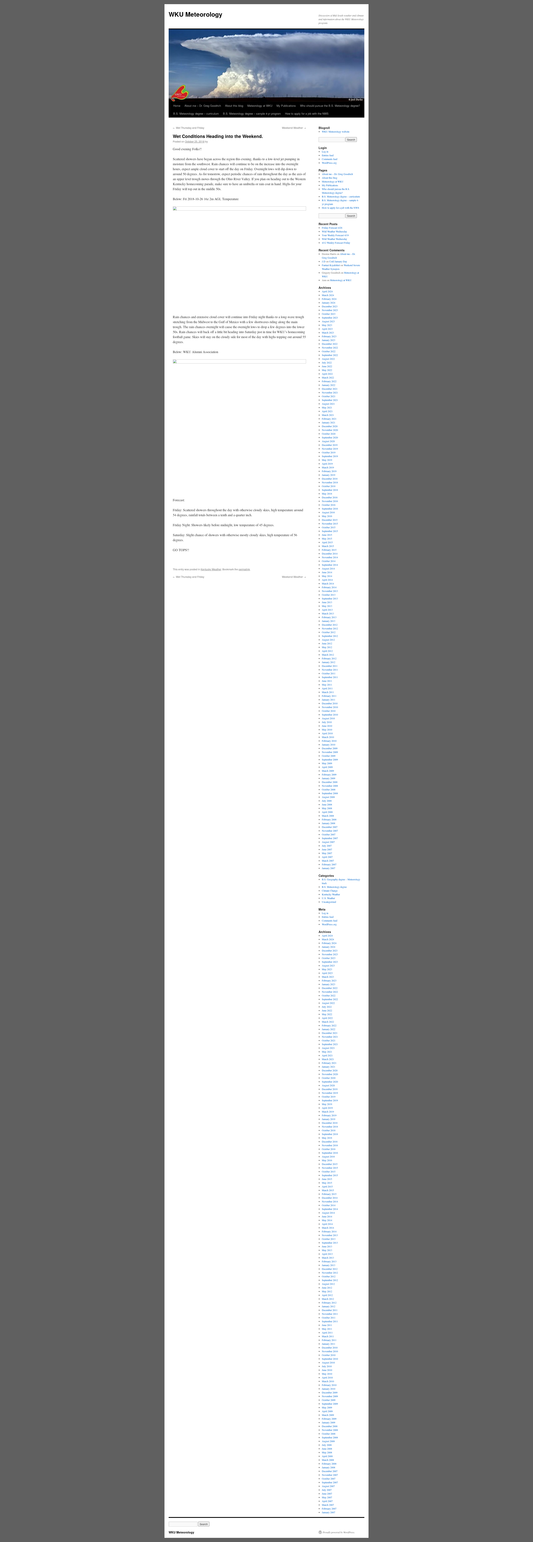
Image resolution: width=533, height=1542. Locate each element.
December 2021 (329, 388)
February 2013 (329, 617)
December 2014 (329, 553)
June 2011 (327, 680)
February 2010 (329, 740)
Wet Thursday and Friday (188, 127)
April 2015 (327, 542)
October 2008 (328, 789)
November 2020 (330, 430)
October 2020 (328, 433)
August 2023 (328, 321)
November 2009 (330, 752)
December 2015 (329, 519)
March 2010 (328, 737)
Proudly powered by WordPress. (339, 1532)
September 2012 (330, 636)
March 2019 (328, 467)
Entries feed (328, 155)
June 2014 (327, 572)
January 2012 (328, 662)
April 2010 (327, 733)
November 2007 (330, 830)
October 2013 (328, 594)
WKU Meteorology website (335, 131)
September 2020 (330, 437)
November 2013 (330, 591)
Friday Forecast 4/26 (332, 227)
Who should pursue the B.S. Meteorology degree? (330, 106)
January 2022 (328, 385)
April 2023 (327, 328)
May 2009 (327, 763)
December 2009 (329, 748)
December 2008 (329, 782)
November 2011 (330, 669)
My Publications (286, 106)
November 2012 (330, 628)
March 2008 (328, 815)
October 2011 (328, 673)
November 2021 (330, 392)
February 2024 (329, 298)
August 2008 (328, 797)
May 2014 (327, 576)
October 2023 (328, 313)
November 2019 (330, 448)
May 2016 (327, 516)
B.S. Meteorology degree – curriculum (196, 113)
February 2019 (329, 471)
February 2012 (329, 658)
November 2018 (330, 482)
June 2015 (327, 534)
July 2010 (327, 722)
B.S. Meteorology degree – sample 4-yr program (252, 113)
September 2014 (330, 564)
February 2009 (329, 774)
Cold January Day (338, 261)
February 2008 (329, 819)
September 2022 (330, 355)
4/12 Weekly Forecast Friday (336, 242)
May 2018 (327, 493)
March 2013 (328, 613)
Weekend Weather (294, 127)
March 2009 (328, 770)
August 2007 (328, 842)
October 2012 (328, 632)
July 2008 (327, 800)
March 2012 (328, 654)
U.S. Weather (328, 898)
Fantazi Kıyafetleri (331, 265)
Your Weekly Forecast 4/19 (335, 235)
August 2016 (328, 512)
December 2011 (329, 665)
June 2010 (327, 725)
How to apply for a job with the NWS (307, 113)
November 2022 (330, 347)
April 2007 (327, 856)
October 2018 (328, 486)
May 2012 (327, 647)
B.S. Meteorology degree (334, 886)
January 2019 (328, 474)
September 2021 (330, 400)
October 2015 (328, 527)
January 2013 (328, 621)
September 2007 (330, 838)
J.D (323, 261)
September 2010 (330, 714)
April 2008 (327, 812)
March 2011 (328, 692)
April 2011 (327, 688)
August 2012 (328, 639)
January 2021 (328, 422)
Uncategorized (329, 901)
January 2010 (328, 744)
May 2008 (327, 808)
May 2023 (327, 325)
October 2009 (328, 755)
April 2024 (327, 291)
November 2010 (330, 707)
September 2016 (330, 508)
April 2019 (327, 463)
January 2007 (328, 868)
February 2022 (329, 381)
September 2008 (330, 793)
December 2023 (329, 306)
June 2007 (327, 849)
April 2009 (327, 767)
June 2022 (327, 366)
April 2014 (327, 579)
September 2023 (330, 317)
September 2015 (330, 531)
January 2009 (328, 778)
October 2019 (328, 452)
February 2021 (329, 418)
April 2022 (327, 373)
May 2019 (327, 459)
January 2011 (328, 699)
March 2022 (328, 377)
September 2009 (330, 759)
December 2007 (329, 827)
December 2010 (329, 703)
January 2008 (328, 823)
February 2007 (329, 864)
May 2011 (327, 684)
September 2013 (330, 598)
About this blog (234, 106)
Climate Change (329, 890)
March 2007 (328, 860)
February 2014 (329, 587)
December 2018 (329, 478)
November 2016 (330, 501)
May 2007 (327, 853)
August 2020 (328, 441)
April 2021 (327, 411)
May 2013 (327, 606)
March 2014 (328, 583)
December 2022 (329, 343)
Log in (325, 151)
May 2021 (327, 407)
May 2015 (327, 538)
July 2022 (327, 362)
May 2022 (327, 370)
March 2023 (328, 332)
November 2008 (330, 785)
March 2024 (328, 295)
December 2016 (329, 497)
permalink (244, 569)
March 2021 (328, 415)
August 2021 (328, 403)
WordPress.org (329, 162)
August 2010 (328, 718)
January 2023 (328, 340)
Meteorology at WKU (259, 106)
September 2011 (330, 677)
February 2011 (329, 695)
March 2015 (328, 546)
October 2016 (328, 504)
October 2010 (328, 710)
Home (176, 106)
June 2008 (327, 804)
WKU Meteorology (195, 14)
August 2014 (328, 568)
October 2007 (328, 834)
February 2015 (329, 549)
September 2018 (330, 489)
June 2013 (327, 602)
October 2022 (328, 351)
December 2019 (329, 445)
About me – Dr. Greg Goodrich (202, 106)
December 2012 (329, 624)
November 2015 (330, 523)
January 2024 (328, 302)
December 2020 (329, 426)
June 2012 (327, 643)
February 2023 (329, 336)
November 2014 (330, 557)
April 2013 (327, 609)
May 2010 (327, 729)
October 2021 (328, 396)
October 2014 (328, 561)
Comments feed (329, 159)
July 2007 (327, 845)
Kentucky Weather (211, 569)
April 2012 (327, 651)
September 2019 (330, 456)
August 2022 (328, 358)
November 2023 (330, 310)
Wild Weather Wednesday (334, 231)
